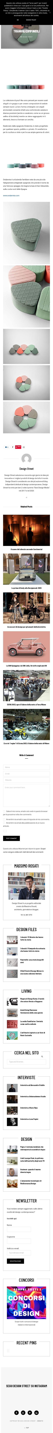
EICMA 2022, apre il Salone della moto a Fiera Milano (26, 704)
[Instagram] (23, 1413)
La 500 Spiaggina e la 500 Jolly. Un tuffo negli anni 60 (26, 665)
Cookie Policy (31, 20)
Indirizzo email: (13, 1248)
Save (19, 446)
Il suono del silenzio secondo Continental (26, 549)
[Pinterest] (30, 1413)
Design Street (27, 37)
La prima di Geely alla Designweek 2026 (26, 588)
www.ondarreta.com (11, 195)
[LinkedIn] (36, 1413)
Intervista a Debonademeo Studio (33, 1096)
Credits (40, 1421)
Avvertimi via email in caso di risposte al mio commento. (28, 819)
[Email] (24, 447)
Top (27, 1428)
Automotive (27, 25)
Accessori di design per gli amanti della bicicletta (26, 627)
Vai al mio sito (26, 915)
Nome (9, 1225)
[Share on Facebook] (13, 447)
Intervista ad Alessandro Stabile (32, 1085)
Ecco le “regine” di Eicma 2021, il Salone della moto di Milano (26, 743)
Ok (18, 20)
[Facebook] (16, 1413)
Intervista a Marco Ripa (29, 1108)
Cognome (11, 1237)
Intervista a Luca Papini (29, 1119)
